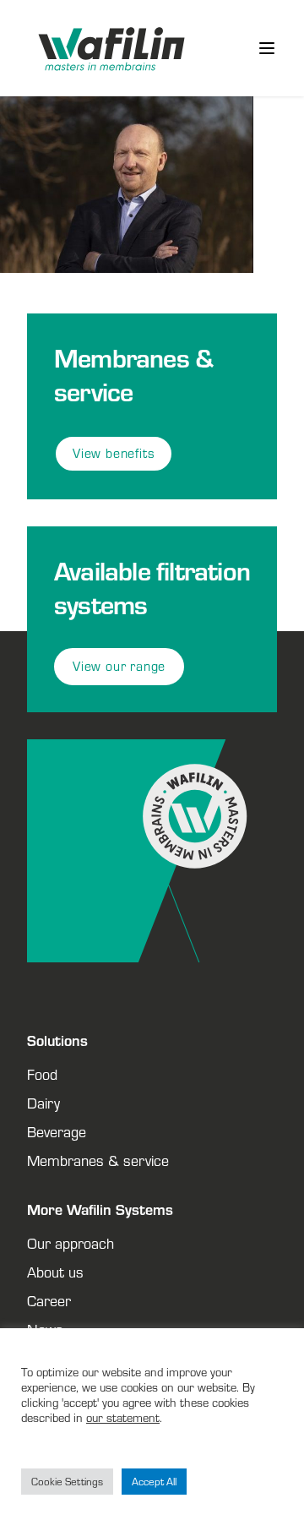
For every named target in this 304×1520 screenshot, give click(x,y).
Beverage (56, 1131)
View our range (119, 666)
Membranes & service (98, 1160)
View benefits (114, 453)
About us (55, 1272)
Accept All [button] (154, 1482)
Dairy (43, 1103)
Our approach (70, 1243)
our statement (123, 1417)
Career (49, 1300)
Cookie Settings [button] (67, 1482)
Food (42, 1074)
